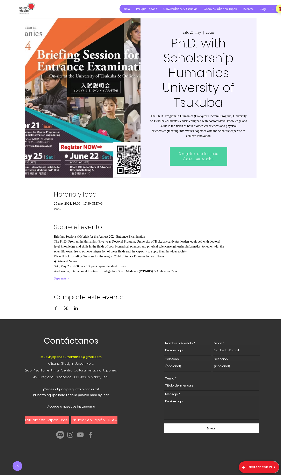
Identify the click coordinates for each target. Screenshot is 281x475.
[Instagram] (70, 435)
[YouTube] (80, 435)
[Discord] (60, 435)
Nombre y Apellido (179, 343)
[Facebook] (90, 435)
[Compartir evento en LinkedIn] (76, 308)
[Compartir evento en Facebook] (56, 308)
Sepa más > (61, 278)
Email (218, 343)
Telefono (172, 359)
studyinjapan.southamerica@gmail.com (71, 357)
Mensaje (171, 394)
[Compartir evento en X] (66, 308)
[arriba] (17, 466)
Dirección (221, 359)
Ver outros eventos (198, 158)
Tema (169, 378)
